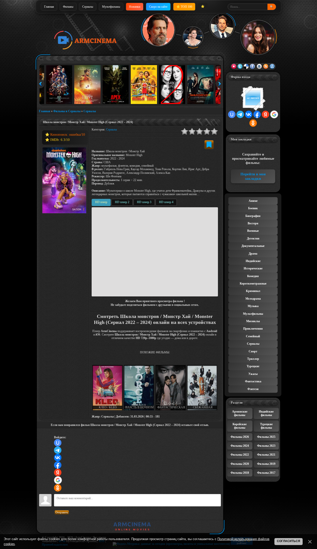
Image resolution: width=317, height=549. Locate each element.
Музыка (253, 306)
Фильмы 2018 (240, 472)
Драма (253, 253)
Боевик (253, 208)
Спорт (253, 351)
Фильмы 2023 (266, 445)
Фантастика (253, 381)
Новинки (134, 6)
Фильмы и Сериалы (66, 111)
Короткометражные (253, 283)
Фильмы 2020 (240, 464)
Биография (253, 216)
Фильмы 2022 (240, 454)
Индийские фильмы (266, 413)
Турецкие (253, 366)
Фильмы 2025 (266, 437)
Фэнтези (253, 389)
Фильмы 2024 (240, 445)
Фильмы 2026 (240, 437)
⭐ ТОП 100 (184, 6)
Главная (49, 6)
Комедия (253, 276)
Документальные (252, 246)
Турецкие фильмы (266, 425)
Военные (253, 231)
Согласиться (288, 541)
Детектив (253, 238)
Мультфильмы (111, 6)
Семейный (253, 336)
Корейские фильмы (240, 425)
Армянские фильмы (239, 413)
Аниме (253, 201)
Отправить (61, 512)
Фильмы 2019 (266, 464)
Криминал (253, 291)
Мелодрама (253, 298)
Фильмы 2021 (266, 454)
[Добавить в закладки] (209, 144)
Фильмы (68, 6)
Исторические (253, 268)
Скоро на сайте (158, 6)
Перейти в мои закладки (253, 176)
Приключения (253, 328)
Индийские (253, 261)
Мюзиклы (253, 321)
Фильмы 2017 (266, 472)
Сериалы (87, 6)
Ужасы (253, 374)
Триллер (253, 359)
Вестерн (253, 223)
